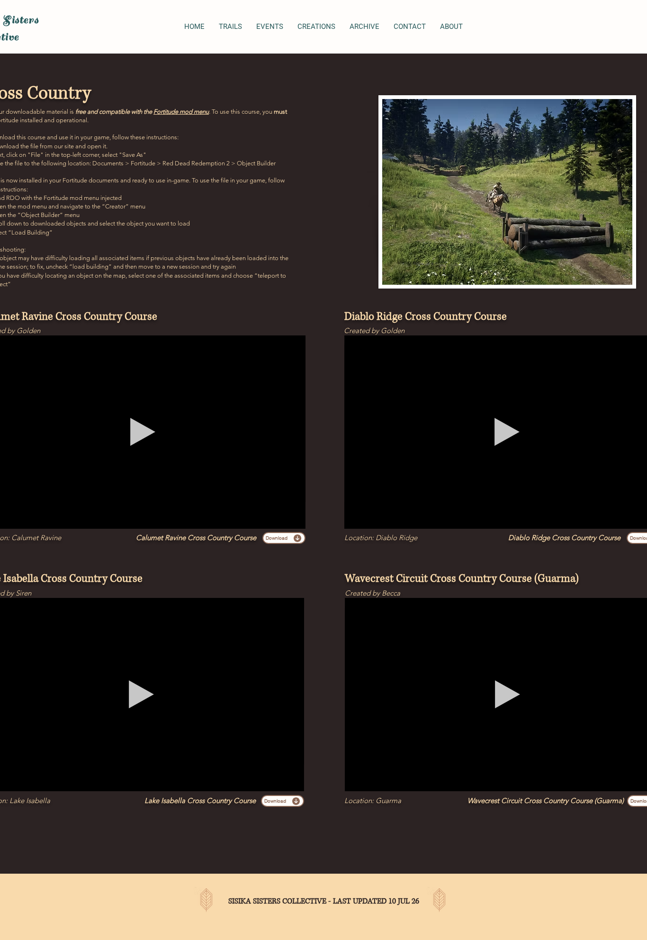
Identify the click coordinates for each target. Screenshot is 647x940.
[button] (293, 518)
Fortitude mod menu (181, 111)
